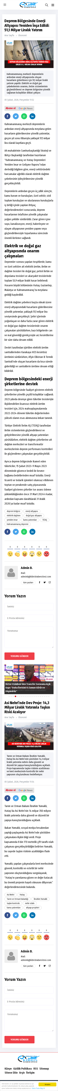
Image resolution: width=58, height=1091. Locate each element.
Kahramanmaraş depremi (17, 524)
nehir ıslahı (29, 903)
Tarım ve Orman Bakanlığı (17, 899)
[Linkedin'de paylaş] (32, 116)
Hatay (22, 894)
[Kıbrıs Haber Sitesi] (29, 1059)
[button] (52, 5)
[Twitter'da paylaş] (16, 116)
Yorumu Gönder (19, 656)
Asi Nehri (10, 894)
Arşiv (22, 1072)
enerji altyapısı (32, 511)
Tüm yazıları (28, 582)
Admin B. (27, 568)
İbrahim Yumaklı (40, 899)
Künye (8, 1068)
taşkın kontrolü (13, 903)
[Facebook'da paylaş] (7, 116)
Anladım (47, 1084)
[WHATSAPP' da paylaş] (24, 116)
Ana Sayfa (9, 35)
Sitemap (44, 1068)
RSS (35, 1068)
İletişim (30, 1072)
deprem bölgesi (13, 511)
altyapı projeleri (32, 907)
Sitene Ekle (11, 1072)
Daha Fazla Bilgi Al (38, 1088)
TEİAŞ (44, 520)
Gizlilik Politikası (22, 1068)
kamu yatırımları (30, 520)
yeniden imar (12, 520)
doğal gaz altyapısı (34, 515)
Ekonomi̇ (22, 35)
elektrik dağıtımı (13, 515)
